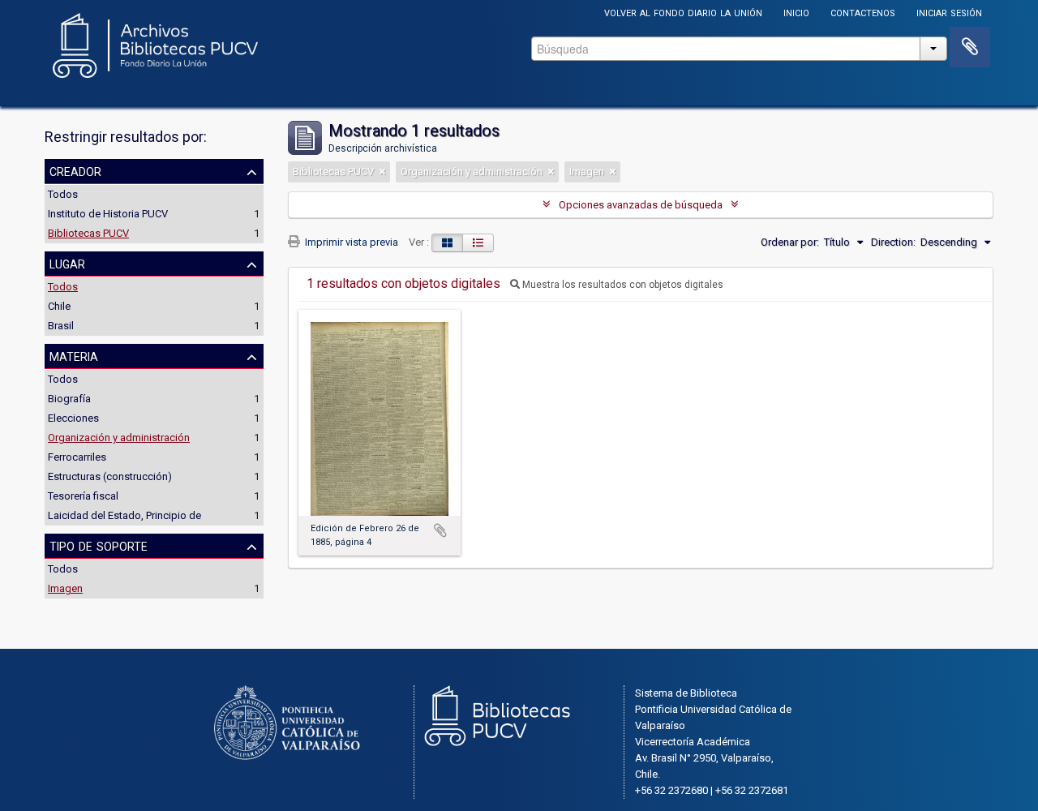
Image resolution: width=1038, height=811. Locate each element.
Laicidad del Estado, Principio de (124, 515)
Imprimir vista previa (350, 242)
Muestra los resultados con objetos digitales (621, 284)
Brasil (61, 326)
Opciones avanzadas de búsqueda (641, 205)
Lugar (67, 262)
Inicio (796, 11)
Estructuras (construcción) (110, 476)
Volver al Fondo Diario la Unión (683, 11)
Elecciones (73, 418)
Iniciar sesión (949, 11)
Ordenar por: (790, 242)
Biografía (69, 399)
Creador (75, 170)
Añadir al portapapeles (440, 530)
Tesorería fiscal (83, 496)
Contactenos (862, 11)
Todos (63, 194)
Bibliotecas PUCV (88, 233)
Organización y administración (119, 437)
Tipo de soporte (98, 545)
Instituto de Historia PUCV (108, 214)
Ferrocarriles (77, 457)
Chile (59, 306)
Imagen (65, 588)
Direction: (893, 242)
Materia (73, 355)
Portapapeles (970, 47)
